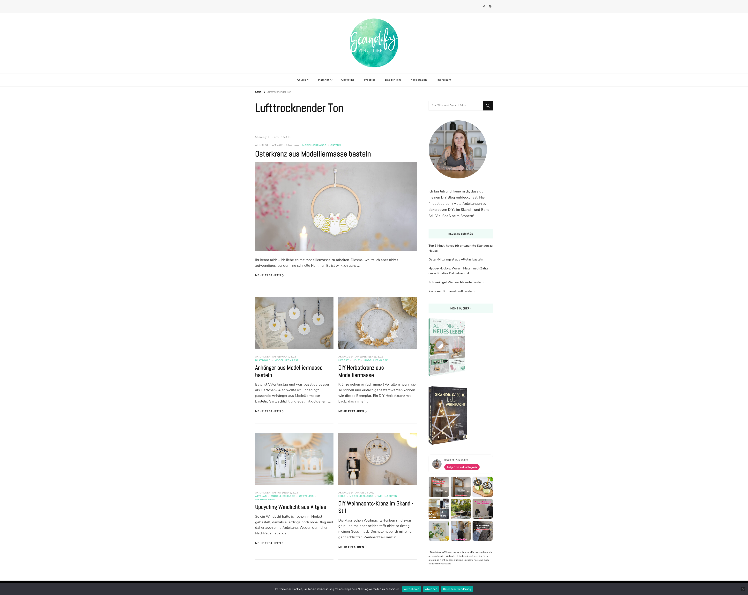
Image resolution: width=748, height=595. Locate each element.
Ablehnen (431, 589)
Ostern (335, 145)
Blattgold (263, 360)
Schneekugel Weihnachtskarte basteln (456, 282)
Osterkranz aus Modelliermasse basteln (313, 154)
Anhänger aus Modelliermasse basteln (289, 371)
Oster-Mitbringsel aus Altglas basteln (456, 259)
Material (323, 80)
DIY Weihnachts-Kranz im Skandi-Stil (376, 507)
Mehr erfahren (268, 275)
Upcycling (348, 80)
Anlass (301, 80)
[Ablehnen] (743, 589)
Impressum (444, 80)
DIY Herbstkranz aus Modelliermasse (361, 371)
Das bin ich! (393, 80)
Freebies (370, 80)
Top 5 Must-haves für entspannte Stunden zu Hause (461, 248)
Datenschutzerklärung (457, 589)
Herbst (343, 360)
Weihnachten (265, 499)
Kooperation (419, 80)
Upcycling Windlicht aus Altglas (290, 507)
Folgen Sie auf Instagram (462, 467)
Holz (356, 360)
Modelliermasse (314, 145)
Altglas (261, 496)
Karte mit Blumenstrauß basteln (452, 291)
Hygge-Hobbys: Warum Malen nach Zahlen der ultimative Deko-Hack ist (459, 271)
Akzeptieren (412, 589)
